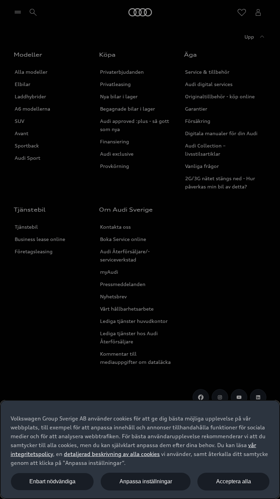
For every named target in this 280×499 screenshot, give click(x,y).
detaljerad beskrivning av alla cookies (112, 454)
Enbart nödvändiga (52, 481)
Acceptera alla (233, 481)
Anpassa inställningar (146, 481)
